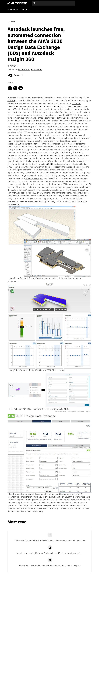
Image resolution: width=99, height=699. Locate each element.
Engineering (36, 70)
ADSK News (12, 10)
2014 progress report (34, 179)
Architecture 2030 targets (47, 164)
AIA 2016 (11, 101)
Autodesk (18, 75)
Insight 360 (12, 121)
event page (38, 511)
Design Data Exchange (49, 107)
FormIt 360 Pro (84, 121)
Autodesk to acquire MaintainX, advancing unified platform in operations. (50, 553)
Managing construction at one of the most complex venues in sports (50, 565)
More (24, 9)
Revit (62, 121)
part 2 (79, 494)
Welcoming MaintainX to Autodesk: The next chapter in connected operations (50, 540)
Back (13, 22)
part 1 (72, 494)
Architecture (24, 70)
